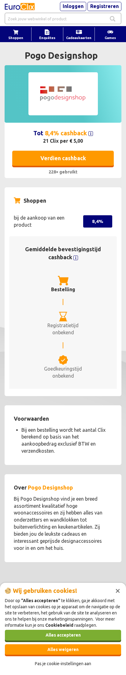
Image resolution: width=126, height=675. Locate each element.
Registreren (104, 6)
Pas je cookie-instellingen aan (63, 663)
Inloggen (73, 6)
